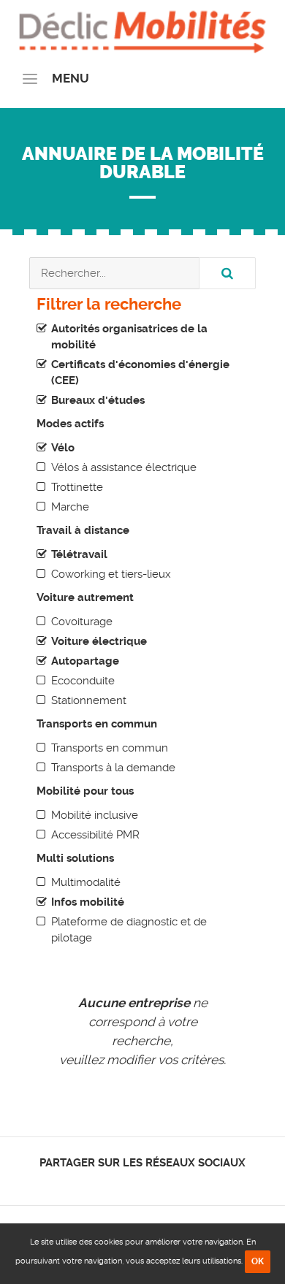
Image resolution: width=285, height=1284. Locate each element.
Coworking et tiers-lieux (111, 574)
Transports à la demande (113, 767)
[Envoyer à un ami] (168, 1182)
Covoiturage (82, 621)
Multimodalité (86, 882)
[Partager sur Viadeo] (156, 1182)
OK (257, 1261)
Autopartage (85, 661)
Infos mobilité (87, 902)
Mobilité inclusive (94, 815)
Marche (70, 506)
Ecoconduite (83, 680)
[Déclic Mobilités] (142, 29)
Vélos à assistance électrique (124, 467)
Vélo (63, 447)
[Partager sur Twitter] (130, 1182)
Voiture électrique (99, 641)
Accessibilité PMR (95, 834)
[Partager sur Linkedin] (143, 1182)
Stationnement (88, 700)
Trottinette (77, 487)
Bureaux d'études (98, 400)
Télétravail (79, 554)
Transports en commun (109, 747)
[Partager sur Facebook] (118, 1182)
